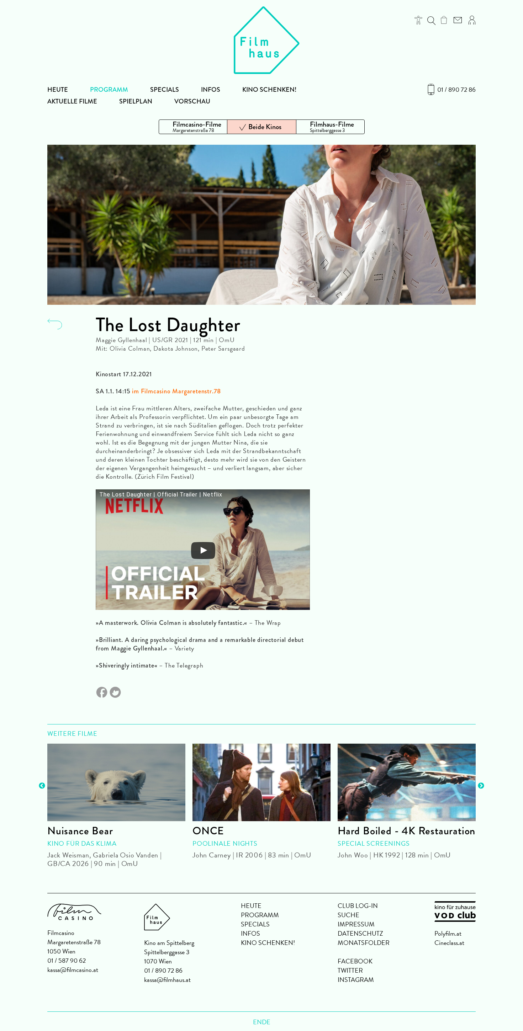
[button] (418, 20)
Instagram (356, 979)
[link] (444, 20)
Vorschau (192, 101)
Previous (42, 786)
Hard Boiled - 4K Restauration (406, 831)
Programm (109, 90)
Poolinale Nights (225, 843)
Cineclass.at (449, 942)
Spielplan (135, 101)
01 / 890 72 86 (456, 89)
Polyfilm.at (447, 933)
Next (481, 786)
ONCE (208, 831)
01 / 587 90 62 (66, 960)
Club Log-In (358, 905)
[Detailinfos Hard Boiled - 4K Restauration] (407, 782)
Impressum (356, 924)
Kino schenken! (269, 90)
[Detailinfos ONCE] (261, 782)
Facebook (355, 961)
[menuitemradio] (193, 126)
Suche (348, 915)
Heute (57, 90)
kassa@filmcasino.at (72, 969)
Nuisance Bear (80, 831)
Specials (164, 90)
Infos (210, 90)
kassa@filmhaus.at (167, 979)
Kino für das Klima (81, 843)
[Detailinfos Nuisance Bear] (116, 782)
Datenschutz (360, 933)
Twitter (350, 970)
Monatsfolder (364, 942)
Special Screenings (374, 843)
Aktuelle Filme (72, 101)
